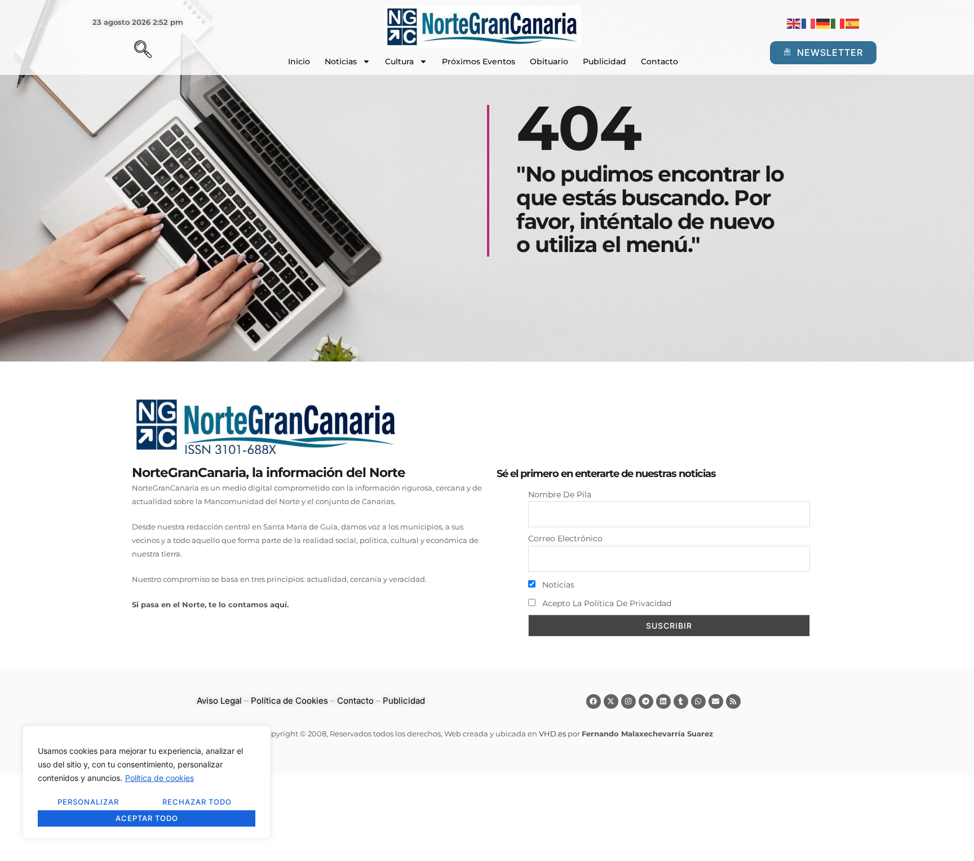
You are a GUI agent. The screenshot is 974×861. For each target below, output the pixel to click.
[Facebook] (593, 701)
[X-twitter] (611, 701)
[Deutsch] (823, 23)
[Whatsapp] (698, 701)
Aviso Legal (219, 700)
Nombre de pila (559, 494)
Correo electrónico (565, 538)
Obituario (549, 61)
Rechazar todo (197, 801)
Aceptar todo (147, 818)
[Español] (852, 23)
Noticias (341, 61)
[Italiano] (838, 23)
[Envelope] (716, 701)
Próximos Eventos (478, 61)
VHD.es (552, 733)
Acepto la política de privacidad (605, 603)
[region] (147, 782)
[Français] (809, 23)
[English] (794, 23)
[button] (123, 50)
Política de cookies (159, 778)
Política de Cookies (289, 700)
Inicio (299, 61)
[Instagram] (628, 701)
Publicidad (604, 61)
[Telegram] (646, 701)
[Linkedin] (663, 701)
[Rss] (733, 701)
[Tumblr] (681, 701)
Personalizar (88, 801)
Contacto (659, 61)
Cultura (399, 61)
